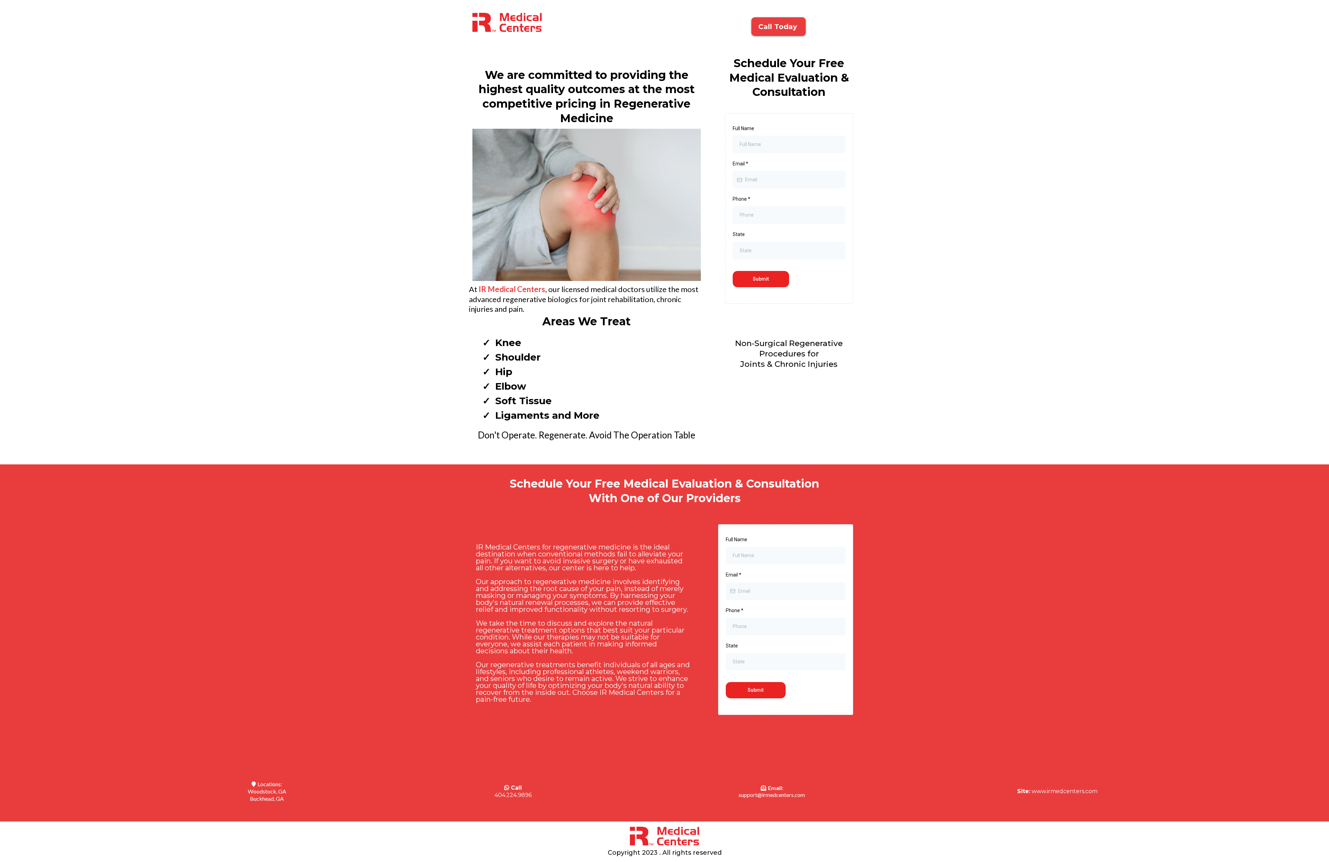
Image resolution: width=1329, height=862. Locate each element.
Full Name (743, 128)
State (739, 234)
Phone (741, 199)
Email (740, 163)
